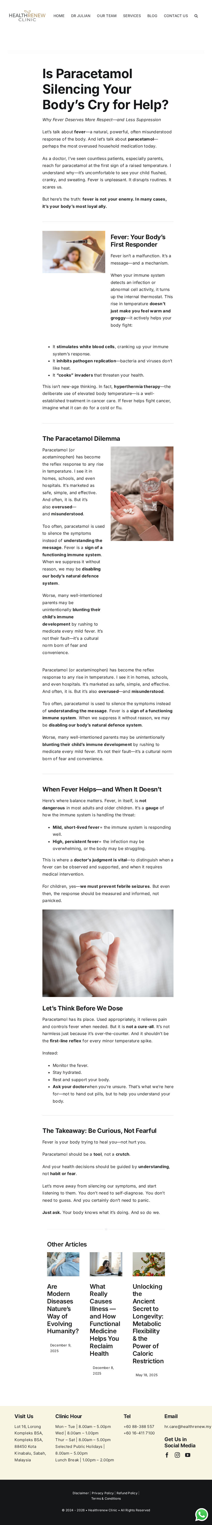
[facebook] (167, 1455)
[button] (196, 16)
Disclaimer (81, 1493)
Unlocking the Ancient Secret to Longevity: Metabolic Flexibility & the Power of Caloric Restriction (148, 1324)
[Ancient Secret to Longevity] (149, 1254)
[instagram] (177, 1455)
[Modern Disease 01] (63, 1254)
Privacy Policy (103, 1493)
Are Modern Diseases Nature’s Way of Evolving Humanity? (63, 1309)
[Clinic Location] (31, 1439)
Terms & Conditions (106, 1498)
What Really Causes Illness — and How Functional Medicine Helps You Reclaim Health (105, 1320)
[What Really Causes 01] (106, 1254)
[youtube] (187, 1455)
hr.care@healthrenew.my (187, 1426)
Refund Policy (127, 1493)
